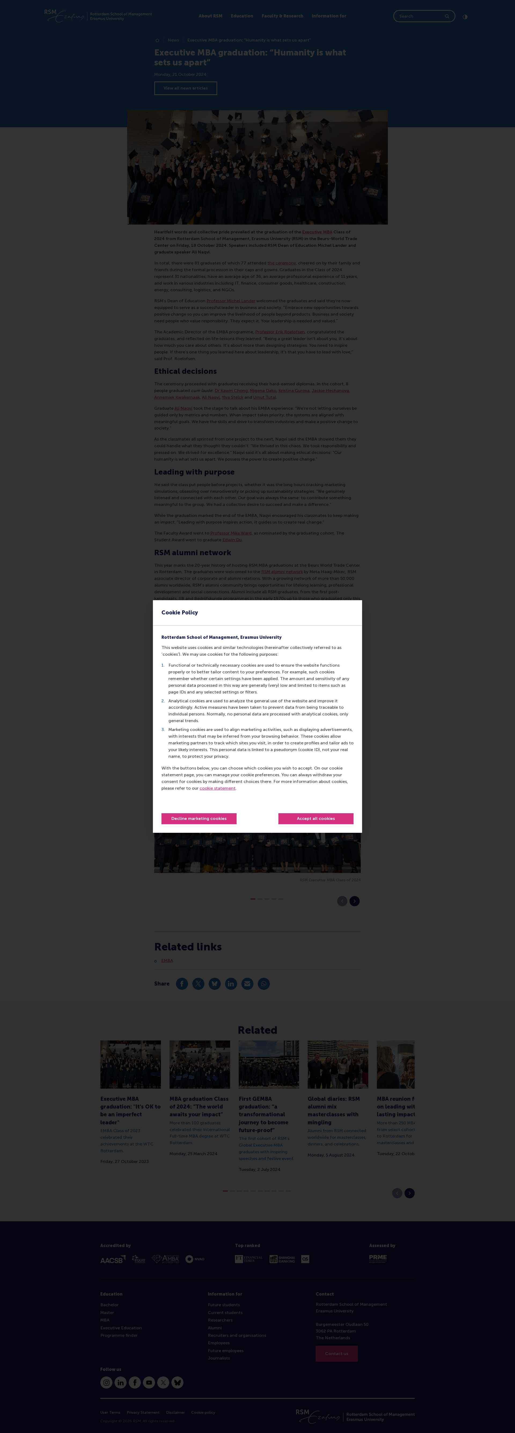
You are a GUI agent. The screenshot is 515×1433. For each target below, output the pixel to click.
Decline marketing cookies (199, 818)
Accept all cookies (316, 818)
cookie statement (218, 788)
